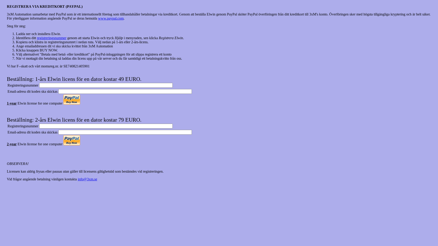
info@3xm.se (87, 179)
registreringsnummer (51, 38)
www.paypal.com (111, 18)
